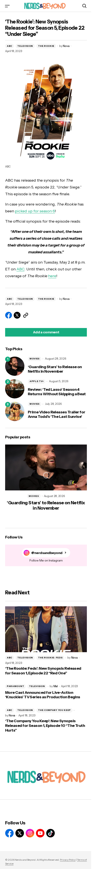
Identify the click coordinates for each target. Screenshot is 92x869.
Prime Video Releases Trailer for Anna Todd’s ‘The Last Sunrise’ (56, 414)
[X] (19, 833)
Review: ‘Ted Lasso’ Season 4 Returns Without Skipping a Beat (57, 392)
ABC (9, 46)
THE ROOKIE (46, 46)
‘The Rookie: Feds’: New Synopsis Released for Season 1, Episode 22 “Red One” (43, 670)
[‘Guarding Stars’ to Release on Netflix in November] (14, 366)
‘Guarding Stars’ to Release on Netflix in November (55, 369)
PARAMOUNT (15, 686)
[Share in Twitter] (17, 315)
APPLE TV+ (37, 381)
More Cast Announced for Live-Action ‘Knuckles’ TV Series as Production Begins (42, 695)
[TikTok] (50, 833)
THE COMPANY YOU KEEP (54, 710)
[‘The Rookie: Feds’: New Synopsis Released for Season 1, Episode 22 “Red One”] (46, 629)
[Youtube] (40, 833)
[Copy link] (25, 315)
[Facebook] (9, 833)
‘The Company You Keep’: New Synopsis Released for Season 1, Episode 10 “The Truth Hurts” (45, 725)
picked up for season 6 (35, 211)
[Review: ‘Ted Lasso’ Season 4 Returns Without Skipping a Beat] (14, 388)
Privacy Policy (68, 859)
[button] (7, 6)
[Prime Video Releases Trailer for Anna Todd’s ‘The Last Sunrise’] (14, 411)
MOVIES (35, 358)
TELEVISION (25, 46)
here (52, 276)
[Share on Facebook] (8, 315)
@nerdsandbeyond (46, 553)
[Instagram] (30, 833)
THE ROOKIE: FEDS (50, 657)
